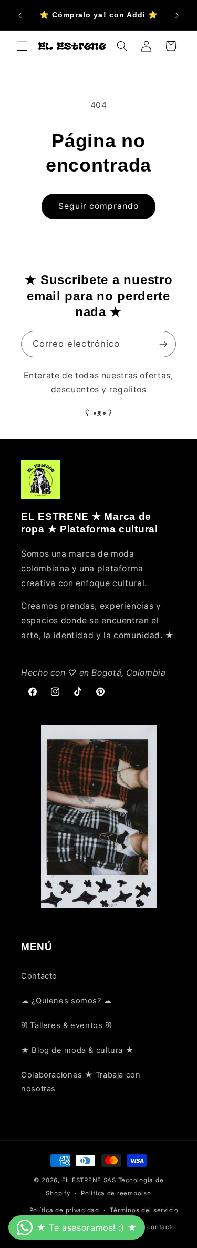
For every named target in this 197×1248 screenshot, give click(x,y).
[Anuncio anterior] (20, 15)
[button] (22, 46)
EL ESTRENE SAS (89, 1180)
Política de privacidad (64, 1210)
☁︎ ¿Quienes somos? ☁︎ (66, 1000)
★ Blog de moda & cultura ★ (77, 1050)
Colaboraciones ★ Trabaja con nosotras (81, 1081)
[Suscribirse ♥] (163, 344)
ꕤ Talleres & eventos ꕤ (66, 1025)
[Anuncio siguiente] (177, 15)
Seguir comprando (98, 206)
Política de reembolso (116, 1193)
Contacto (39, 976)
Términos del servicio (144, 1210)
